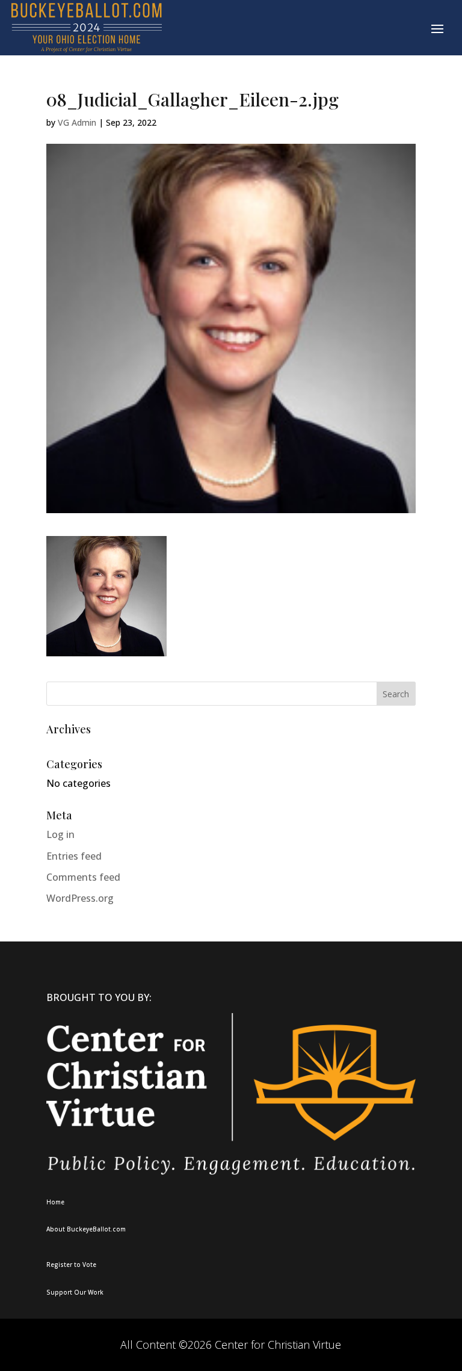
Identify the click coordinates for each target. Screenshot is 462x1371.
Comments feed (83, 877)
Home (55, 1202)
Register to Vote (71, 1264)
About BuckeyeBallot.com (86, 1229)
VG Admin (77, 122)
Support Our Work (74, 1292)
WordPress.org (80, 898)
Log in (60, 834)
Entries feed (74, 856)
